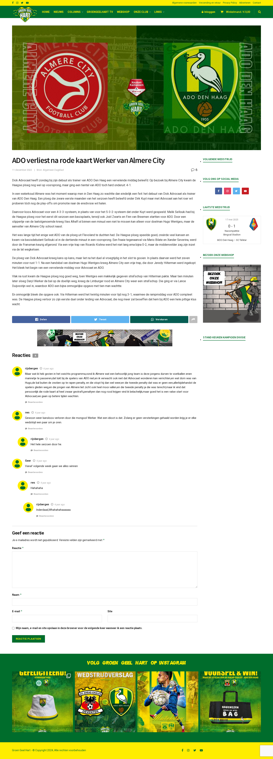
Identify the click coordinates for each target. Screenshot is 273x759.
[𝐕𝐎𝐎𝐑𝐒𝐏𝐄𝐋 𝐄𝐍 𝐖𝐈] (230, 701)
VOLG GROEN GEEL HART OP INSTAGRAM (136, 663)
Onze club (141, 11)
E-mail (17, 611)
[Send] (159, 319)
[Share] (41, 319)
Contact (257, 2)
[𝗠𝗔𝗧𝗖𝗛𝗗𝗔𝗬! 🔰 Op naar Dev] (167, 701)
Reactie (18, 548)
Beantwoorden (35, 402)
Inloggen (209, 11)
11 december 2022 (22, 170)
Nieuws (59, 11)
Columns (74, 11)
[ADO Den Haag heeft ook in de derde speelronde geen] (105, 701)
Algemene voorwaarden (184, 2)
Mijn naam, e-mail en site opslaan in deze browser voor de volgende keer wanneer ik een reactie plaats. (79, 628)
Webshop (123, 11)
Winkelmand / (238, 11)
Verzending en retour (210, 2)
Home (46, 11)
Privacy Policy (230, 2)
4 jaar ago (48, 368)
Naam (17, 594)
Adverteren (245, 2)
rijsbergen (31, 368)
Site (110, 611)
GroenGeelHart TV (100, 11)
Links (158, 11)
